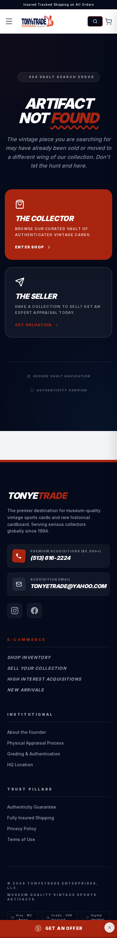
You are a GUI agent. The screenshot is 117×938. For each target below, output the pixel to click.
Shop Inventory (29, 657)
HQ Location (20, 764)
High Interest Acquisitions (44, 678)
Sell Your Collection (37, 668)
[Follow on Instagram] (14, 610)
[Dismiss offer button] (109, 927)
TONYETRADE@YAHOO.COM (68, 586)
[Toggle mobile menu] (9, 21)
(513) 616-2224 (50, 558)
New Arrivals (25, 689)
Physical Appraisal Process (35, 742)
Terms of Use (21, 839)
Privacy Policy (21, 828)
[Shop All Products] (95, 21)
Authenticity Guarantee (31, 806)
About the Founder (26, 732)
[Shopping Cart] (108, 21)
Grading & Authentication (33, 753)
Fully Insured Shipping (30, 817)
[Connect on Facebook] (34, 610)
